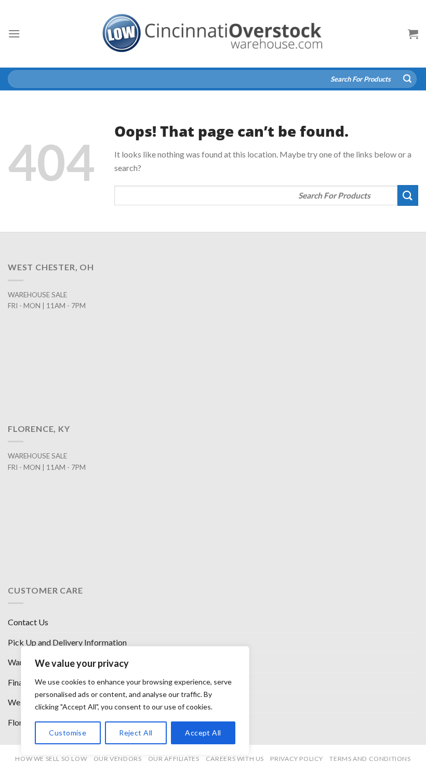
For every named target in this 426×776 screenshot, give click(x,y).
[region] (135, 700)
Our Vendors (118, 758)
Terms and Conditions (369, 758)
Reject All (135, 732)
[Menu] (14, 33)
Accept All (203, 732)
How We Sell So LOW (51, 758)
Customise (67, 732)
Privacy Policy (296, 758)
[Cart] (413, 33)
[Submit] (407, 79)
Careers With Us (235, 758)
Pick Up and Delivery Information (67, 642)
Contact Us (28, 622)
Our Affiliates (173, 758)
